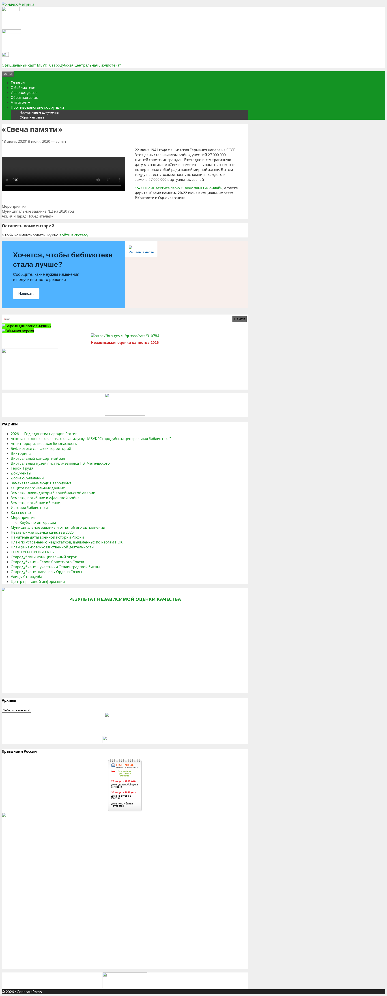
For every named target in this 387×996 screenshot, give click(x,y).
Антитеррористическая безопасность (44, 443)
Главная (18, 82)
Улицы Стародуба (26, 576)
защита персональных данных (38, 487)
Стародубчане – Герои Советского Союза (47, 561)
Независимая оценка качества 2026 (42, 532)
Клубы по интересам (38, 522)
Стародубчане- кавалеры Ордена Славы (46, 571)
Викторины (21, 453)
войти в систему (73, 235)
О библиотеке (23, 87)
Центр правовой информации (38, 581)
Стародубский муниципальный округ (44, 556)
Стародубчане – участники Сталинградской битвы (55, 566)
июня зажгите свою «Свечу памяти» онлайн (183, 187)
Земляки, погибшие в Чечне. (36, 502)
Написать (26, 293)
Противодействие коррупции (37, 107)
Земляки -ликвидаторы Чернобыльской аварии (53, 492)
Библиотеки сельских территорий (41, 448)
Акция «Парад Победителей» (27, 216)
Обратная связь (24, 97)
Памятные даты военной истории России (47, 537)
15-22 (139, 187)
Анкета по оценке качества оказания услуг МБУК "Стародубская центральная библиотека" (91, 438)
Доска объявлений (27, 478)
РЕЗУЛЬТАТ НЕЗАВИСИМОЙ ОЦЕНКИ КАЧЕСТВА (125, 599)
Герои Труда (22, 468)
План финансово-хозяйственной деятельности (52, 547)
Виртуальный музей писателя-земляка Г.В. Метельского (60, 463)
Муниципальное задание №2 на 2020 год (38, 211)
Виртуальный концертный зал (38, 458)
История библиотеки (29, 507)
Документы (21, 473)
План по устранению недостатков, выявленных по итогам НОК (67, 542)
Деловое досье (24, 92)
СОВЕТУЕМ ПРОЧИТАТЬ (32, 552)
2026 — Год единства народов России (44, 433)
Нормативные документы (39, 112)
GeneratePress (29, 991)
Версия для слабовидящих (28, 325)
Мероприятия (14, 206)
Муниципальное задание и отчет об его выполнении (58, 527)
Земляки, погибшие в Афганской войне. (45, 497)
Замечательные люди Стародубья (41, 483)
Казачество (21, 512)
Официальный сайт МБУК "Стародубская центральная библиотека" (61, 65)
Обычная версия (19, 330)
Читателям (20, 102)
